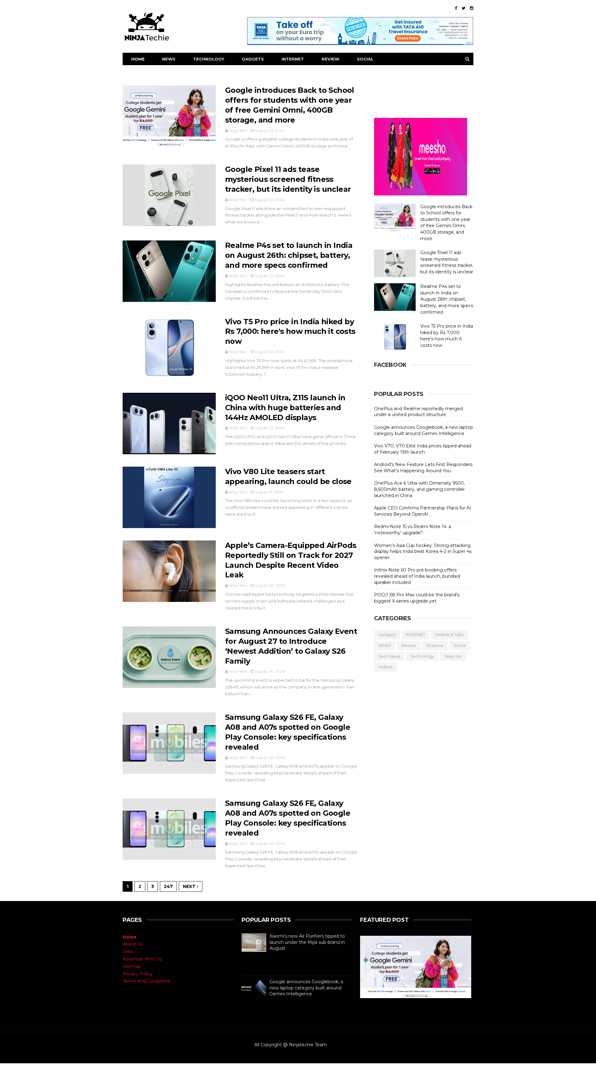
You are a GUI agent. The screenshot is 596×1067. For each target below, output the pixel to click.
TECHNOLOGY (208, 58)
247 (168, 886)
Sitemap (132, 966)
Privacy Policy (138, 974)
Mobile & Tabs (449, 634)
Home (138, 58)
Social (365, 58)
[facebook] (456, 8)
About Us (133, 944)
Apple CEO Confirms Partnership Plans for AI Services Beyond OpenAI (422, 511)
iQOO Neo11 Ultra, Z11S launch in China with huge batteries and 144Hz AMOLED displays (285, 407)
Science (435, 645)
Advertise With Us (142, 959)
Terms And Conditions (146, 981)
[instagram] (471, 8)
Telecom (453, 656)
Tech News (389, 656)
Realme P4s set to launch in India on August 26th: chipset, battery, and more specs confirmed (288, 255)
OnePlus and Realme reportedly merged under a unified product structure (418, 412)
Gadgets (387, 634)
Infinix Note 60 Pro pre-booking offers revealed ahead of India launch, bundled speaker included (417, 576)
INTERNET (293, 58)
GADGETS (253, 58)
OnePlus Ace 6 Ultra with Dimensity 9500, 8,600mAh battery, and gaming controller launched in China (419, 489)
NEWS (168, 58)
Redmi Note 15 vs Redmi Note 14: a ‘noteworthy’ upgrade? (412, 530)
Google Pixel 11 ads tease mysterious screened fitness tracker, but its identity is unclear (288, 179)
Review (408, 645)
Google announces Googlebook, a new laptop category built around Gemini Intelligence (423, 430)
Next (190, 886)
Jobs (128, 951)
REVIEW (330, 58)
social (460, 645)
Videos (385, 666)
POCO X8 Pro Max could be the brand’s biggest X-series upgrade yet (416, 598)
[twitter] (463, 8)
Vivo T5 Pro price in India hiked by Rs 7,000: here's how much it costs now (290, 331)
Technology (422, 656)
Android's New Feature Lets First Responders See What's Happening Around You (423, 467)
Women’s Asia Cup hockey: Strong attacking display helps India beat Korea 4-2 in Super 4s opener (423, 551)
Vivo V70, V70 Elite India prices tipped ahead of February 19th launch (422, 449)
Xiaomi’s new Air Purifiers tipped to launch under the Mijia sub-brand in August (307, 942)
